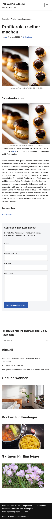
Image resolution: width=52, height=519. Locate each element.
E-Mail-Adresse (11, 253)
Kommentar (9, 273)
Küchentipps (27, 37)
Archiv (25, 512)
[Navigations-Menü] (47, 5)
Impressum (27, 506)
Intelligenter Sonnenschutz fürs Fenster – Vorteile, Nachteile (25, 369)
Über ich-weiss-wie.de (11, 506)
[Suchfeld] (47, 340)
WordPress (24, 516)
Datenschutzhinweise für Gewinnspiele (17, 509)
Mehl (14, 151)
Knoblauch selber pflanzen (12, 365)
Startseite (5, 19)
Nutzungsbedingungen (11, 512)
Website (7, 263)
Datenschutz (41, 506)
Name (7, 243)
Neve (4, 516)
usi (6, 37)
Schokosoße (7, 214)
